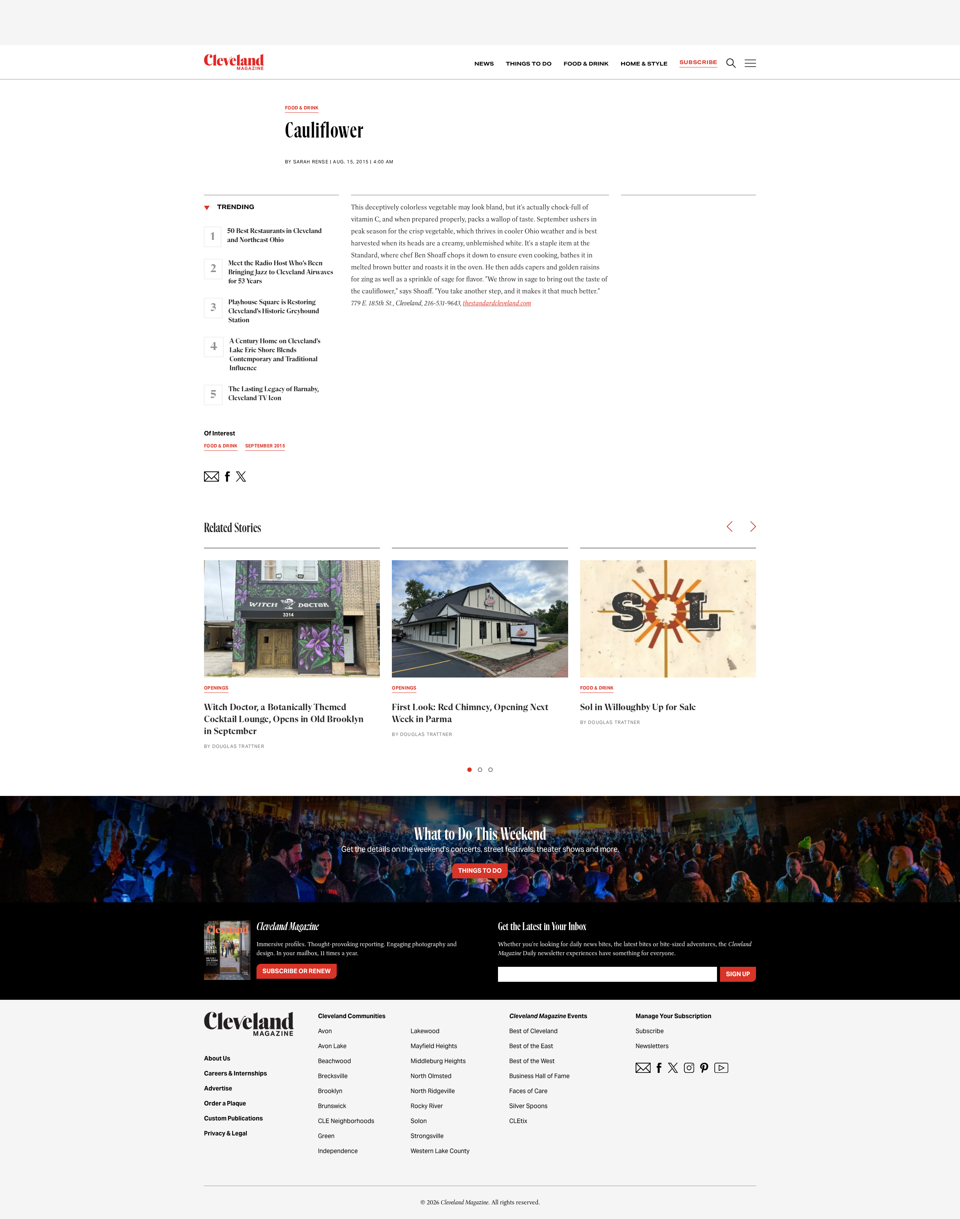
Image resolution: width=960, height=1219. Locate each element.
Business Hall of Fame (539, 1076)
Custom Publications (233, 1118)
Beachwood (334, 1061)
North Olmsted (431, 1076)
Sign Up (738, 974)
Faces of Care (528, 1091)
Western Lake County (440, 1151)
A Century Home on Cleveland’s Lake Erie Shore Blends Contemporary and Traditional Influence (275, 355)
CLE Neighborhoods (346, 1121)
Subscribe (698, 62)
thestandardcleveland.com (497, 303)
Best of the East (531, 1046)
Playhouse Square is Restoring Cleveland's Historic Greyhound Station (273, 311)
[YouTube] (721, 1068)
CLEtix (518, 1121)
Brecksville (333, 1076)
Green (326, 1136)
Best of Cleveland (533, 1031)
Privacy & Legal (225, 1133)
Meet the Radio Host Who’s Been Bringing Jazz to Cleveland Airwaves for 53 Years (280, 272)
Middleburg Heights (438, 1061)
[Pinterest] (704, 1068)
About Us (217, 1058)
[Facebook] (659, 1068)
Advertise (218, 1088)
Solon (419, 1121)
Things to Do (529, 63)
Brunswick (332, 1106)
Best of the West (532, 1061)
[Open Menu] (750, 64)
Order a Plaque (225, 1103)
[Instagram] (689, 1068)
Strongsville (427, 1136)
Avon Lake (332, 1046)
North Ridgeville (433, 1091)
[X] (673, 1068)
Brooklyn (330, 1091)
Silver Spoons (528, 1106)
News (484, 63)
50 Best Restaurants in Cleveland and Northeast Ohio (274, 236)
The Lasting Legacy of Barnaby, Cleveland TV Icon (273, 394)
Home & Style (644, 63)
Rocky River (427, 1106)
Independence (338, 1151)
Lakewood (425, 1031)
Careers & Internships (235, 1073)
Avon (325, 1031)
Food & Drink (586, 63)
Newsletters (652, 1046)
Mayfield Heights (434, 1046)
